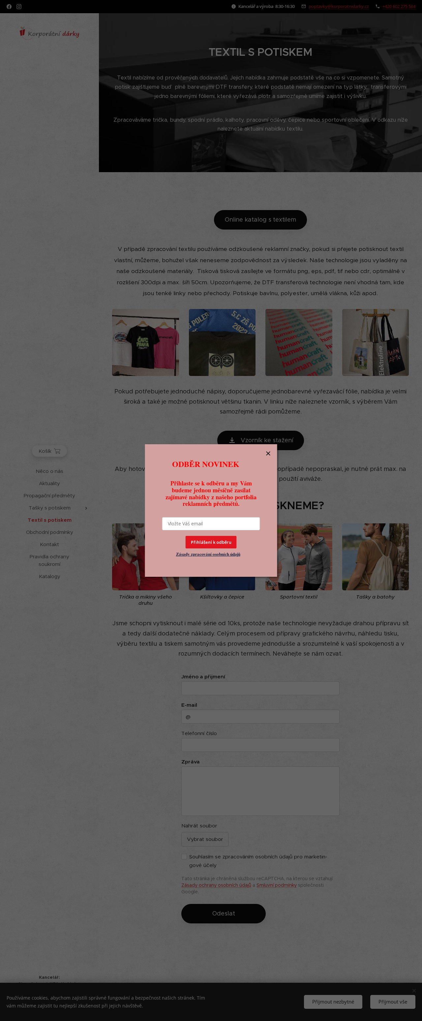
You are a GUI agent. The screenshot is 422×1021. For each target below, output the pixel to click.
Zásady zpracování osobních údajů (208, 554)
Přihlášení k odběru (211, 542)
